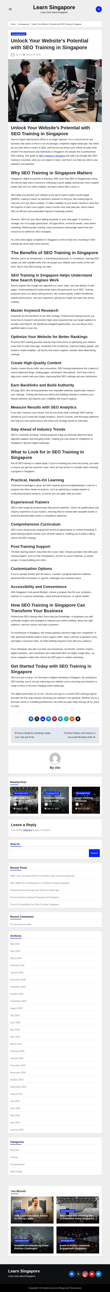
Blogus (62, 1288)
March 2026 (16, 958)
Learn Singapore (54, 7)
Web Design (16, 1171)
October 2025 (16, 994)
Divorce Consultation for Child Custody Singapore (34, 904)
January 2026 (16, 972)
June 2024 (15, 1108)
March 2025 (16, 1044)
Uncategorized (18, 34)
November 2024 (18, 1072)
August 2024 (16, 1094)
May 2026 (15, 944)
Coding (13, 1157)
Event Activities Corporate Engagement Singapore (34, 897)
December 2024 (18, 1065)
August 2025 (16, 1008)
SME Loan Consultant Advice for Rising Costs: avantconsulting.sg (42, 876)
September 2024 (18, 1087)
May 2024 (15, 1115)
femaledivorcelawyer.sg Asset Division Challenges (35, 890)
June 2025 (15, 1022)
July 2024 (15, 1101)
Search (15, 844)
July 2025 (15, 1015)
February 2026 (17, 965)
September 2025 (18, 1001)
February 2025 (17, 1051)
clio (20, 55)
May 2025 (15, 1030)
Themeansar (75, 1288)
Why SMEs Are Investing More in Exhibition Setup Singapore (39, 883)
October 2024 (16, 1080)
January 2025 (16, 1058)
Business (14, 1150)
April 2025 (15, 1037)
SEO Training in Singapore (52, 156)
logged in (27, 830)
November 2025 (18, 987)
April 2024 (15, 1122)
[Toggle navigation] (10, 9)
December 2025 (18, 980)
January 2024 (16, 1130)
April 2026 (15, 951)
